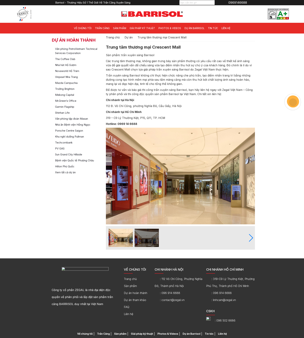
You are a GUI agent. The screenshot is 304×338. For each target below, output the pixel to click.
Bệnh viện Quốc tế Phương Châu (74, 160)
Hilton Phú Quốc (64, 166)
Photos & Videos (170, 28)
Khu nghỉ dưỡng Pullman (69, 136)
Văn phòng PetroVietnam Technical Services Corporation (76, 51)
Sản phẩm (119, 28)
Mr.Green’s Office (65, 100)
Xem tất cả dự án (65, 172)
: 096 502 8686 (225, 320)
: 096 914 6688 (170, 293)
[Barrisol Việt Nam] (152, 13)
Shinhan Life (62, 112)
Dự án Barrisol (194, 28)
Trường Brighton (64, 89)
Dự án (129, 37)
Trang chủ (113, 37)
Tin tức (213, 28)
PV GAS (60, 148)
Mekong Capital (64, 94)
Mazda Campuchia (66, 83)
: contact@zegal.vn (172, 300)
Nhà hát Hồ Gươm (65, 65)
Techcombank (63, 142)
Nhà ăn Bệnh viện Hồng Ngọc (72, 124)
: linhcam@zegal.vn (223, 300)
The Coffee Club (65, 59)
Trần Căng (102, 28)
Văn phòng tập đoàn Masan (71, 118)
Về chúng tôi (82, 28)
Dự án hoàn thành (135, 293)
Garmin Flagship (64, 106)
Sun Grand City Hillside (68, 154)
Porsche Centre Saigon (69, 130)
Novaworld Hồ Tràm (67, 71)
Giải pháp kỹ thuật (142, 28)
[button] (250, 238)
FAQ (126, 307)
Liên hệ (225, 28)
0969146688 (237, 2)
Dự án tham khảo (135, 300)
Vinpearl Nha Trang (66, 77)
